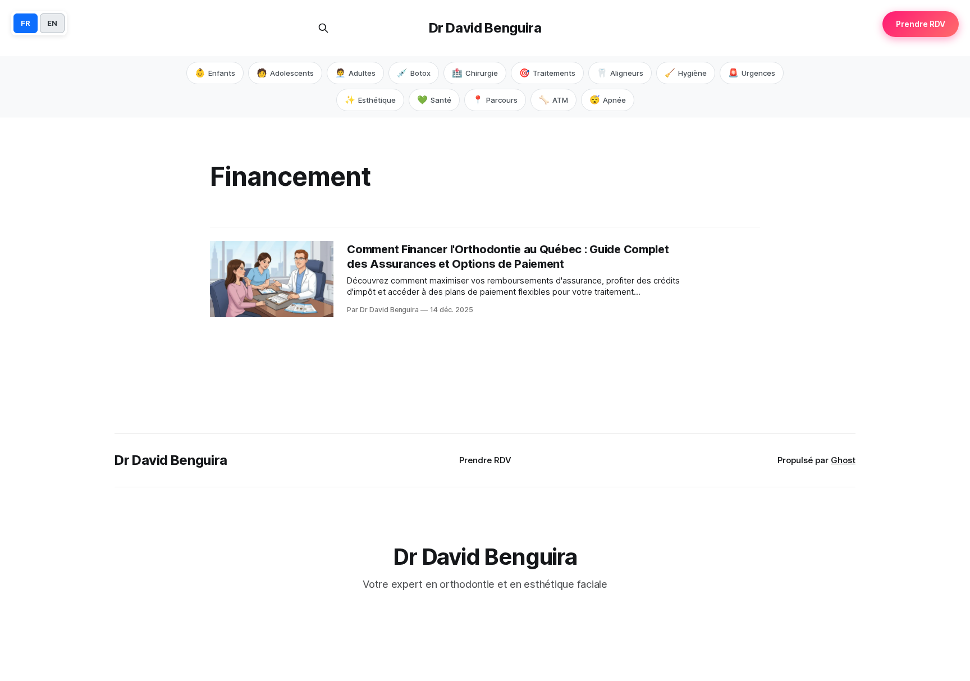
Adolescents (285, 72)
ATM (553, 99)
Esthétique (370, 99)
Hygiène (686, 72)
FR (25, 23)
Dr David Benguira (485, 28)
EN (52, 23)
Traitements (547, 72)
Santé (434, 99)
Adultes (355, 72)
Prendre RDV (485, 460)
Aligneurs (620, 72)
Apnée (607, 99)
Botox (414, 72)
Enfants (215, 72)
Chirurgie (475, 72)
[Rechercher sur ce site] (323, 28)
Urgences (751, 72)
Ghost (843, 460)
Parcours (495, 99)
